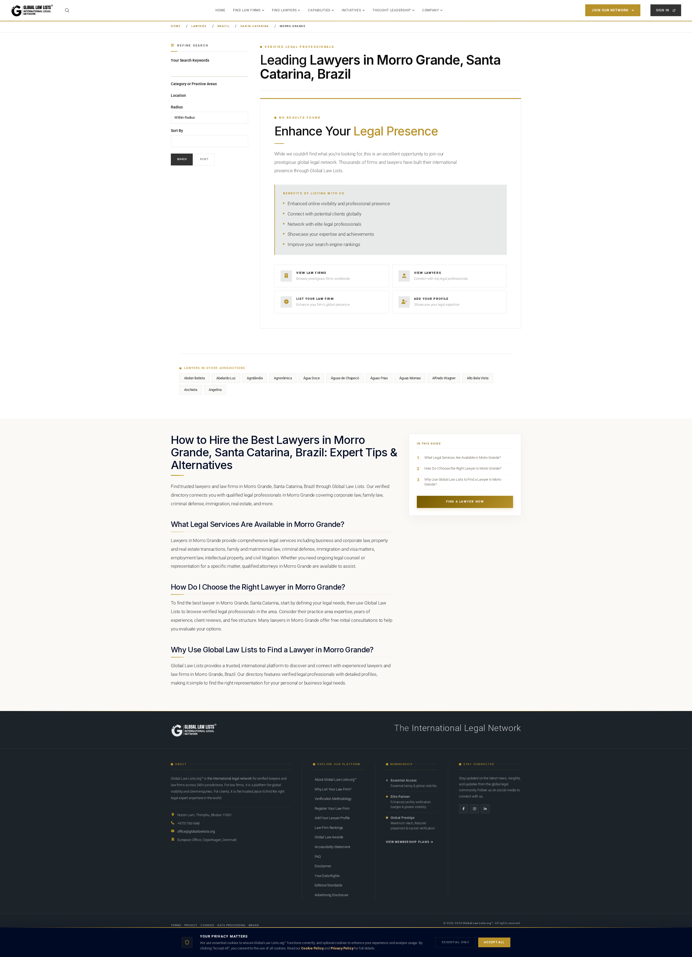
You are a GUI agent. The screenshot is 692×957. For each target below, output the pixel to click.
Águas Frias (379, 378)
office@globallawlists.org (196, 831)
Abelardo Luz (225, 378)
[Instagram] (474, 808)
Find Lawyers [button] (284, 10)
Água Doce (311, 378)
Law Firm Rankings (329, 828)
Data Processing (231, 925)
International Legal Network (466, 728)
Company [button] (430, 10)
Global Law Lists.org (477, 923)
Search (182, 159)
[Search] (67, 10)
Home (220, 10)
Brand (254, 925)
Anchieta (190, 390)
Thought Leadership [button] (391, 10)
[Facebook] (463, 808)
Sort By (177, 130)
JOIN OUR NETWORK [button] (609, 10)
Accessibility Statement (332, 847)
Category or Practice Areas (194, 84)
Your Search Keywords (190, 60)
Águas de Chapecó (345, 378)
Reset (204, 159)
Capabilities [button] (319, 10)
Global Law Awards (329, 837)
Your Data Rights (327, 876)
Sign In (662, 10)
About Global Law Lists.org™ (336, 779)
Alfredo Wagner (443, 378)
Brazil (224, 26)
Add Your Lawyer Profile (332, 818)
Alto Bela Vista (477, 378)
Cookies (207, 925)
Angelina (215, 390)
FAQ (318, 857)
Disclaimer (323, 866)
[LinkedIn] (485, 808)
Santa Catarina (254, 26)
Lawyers (199, 26)
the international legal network (229, 778)
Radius (177, 107)
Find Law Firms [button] (247, 10)
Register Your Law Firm (332, 808)
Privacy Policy (342, 948)
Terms (176, 925)
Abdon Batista (194, 378)
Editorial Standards (328, 885)
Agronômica (283, 378)
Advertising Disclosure (331, 895)
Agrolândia (254, 378)
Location (178, 95)
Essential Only (455, 942)
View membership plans (407, 842)
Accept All (494, 942)
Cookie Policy (312, 948)
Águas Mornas (410, 378)
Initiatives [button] (351, 10)
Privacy (190, 925)
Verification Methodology (333, 799)
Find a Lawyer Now (465, 501)
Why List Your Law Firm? (333, 789)
